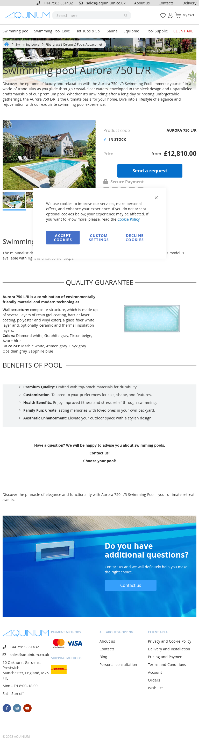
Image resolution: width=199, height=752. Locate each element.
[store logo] (28, 15)
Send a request (149, 170)
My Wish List (161, 12)
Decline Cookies (135, 237)
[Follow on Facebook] (7, 708)
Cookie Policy (128, 218)
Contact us (130, 585)
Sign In (168, 12)
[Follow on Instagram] (17, 708)
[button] (6, 201)
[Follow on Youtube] (27, 708)
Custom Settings (99, 237)
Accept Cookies (63, 237)
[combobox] (91, 15)
